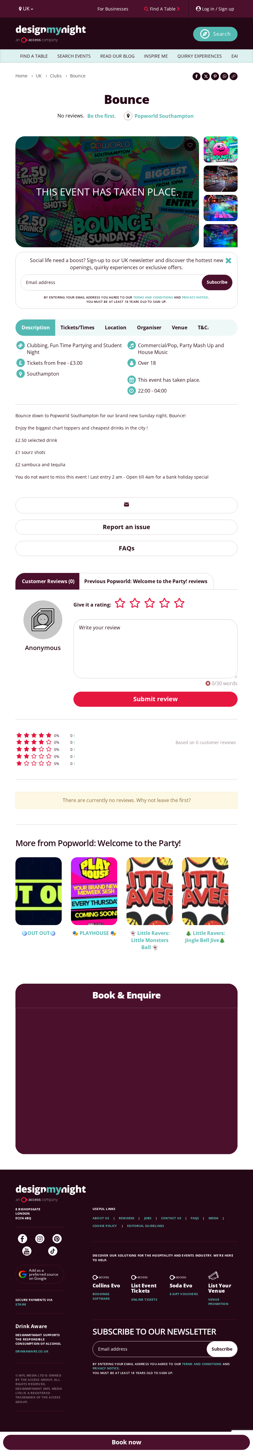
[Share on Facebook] (197, 76)
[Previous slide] (28, 906)
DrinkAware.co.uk (31, 1351)
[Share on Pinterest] (215, 76)
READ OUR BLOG (117, 56)
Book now (126, 1442)
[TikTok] (52, 1251)
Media (214, 1218)
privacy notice (195, 297)
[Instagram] (39, 1238)
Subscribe (217, 282)
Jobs (148, 1218)
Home (21, 76)
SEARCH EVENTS (74, 56)
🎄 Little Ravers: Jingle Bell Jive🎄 (205, 937)
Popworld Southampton (164, 116)
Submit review (155, 699)
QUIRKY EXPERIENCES (199, 56)
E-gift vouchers (184, 1294)
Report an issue (126, 527)
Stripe (20, 1304)
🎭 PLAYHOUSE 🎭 (94, 933)
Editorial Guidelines (145, 1226)
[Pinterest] (57, 1238)
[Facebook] (22, 1238)
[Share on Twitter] (206, 76)
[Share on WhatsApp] (224, 76)
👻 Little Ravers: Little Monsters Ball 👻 (150, 940)
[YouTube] (26, 1251)
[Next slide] (224, 906)
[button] (78, 735)
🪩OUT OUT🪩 (38, 933)
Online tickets (144, 1299)
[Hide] (228, 260)
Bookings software (101, 1296)
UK (39, 76)
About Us (101, 1218)
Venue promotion (218, 1301)
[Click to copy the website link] (234, 76)
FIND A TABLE (34, 56)
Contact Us (171, 1218)
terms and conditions (153, 297)
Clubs (56, 76)
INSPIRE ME (156, 56)
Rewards (127, 1218)
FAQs (127, 548)
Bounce (77, 76)
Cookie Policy (105, 1226)
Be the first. (101, 116)
